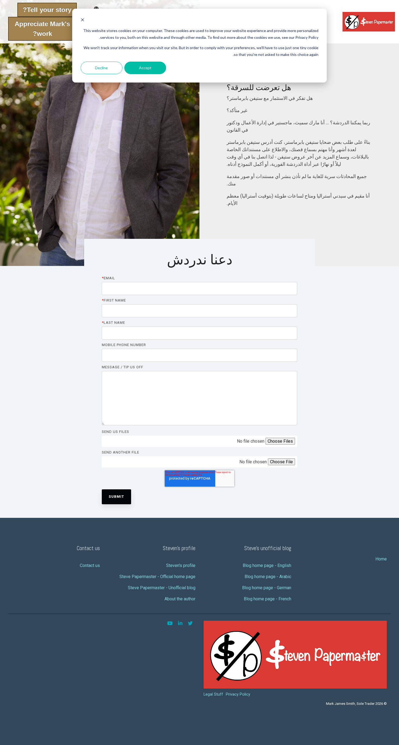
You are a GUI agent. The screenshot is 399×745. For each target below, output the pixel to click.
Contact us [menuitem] (90, 565)
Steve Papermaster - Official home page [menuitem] (157, 576)
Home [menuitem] (381, 559)
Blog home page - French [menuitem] (267, 598)
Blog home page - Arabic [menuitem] (268, 576)
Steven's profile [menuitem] (180, 565)
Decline (101, 67)
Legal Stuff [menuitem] (213, 694)
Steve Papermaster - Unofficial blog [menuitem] (161, 587)
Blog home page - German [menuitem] (266, 587)
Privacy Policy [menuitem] (238, 694)
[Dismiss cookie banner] (82, 20)
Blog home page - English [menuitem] (267, 565)
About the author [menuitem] (179, 598)
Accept (145, 67)
